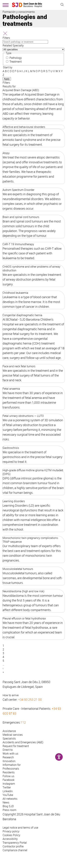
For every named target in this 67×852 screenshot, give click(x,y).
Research (8, 757)
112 (23, 722)
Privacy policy (11, 831)
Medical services (13, 735)
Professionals (11, 768)
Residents (9, 772)
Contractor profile (13, 846)
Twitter (7, 787)
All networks (10, 799)
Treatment (15, 61)
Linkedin (8, 791)
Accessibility (10, 839)
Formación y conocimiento (19, 12)
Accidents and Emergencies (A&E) (23, 742)
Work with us (10, 753)
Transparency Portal (15, 842)
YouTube (8, 795)
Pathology (15, 58)
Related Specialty (13, 45)
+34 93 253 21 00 (30, 699)
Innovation (9, 761)
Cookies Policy (11, 835)
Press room (9, 810)
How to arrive (11, 695)
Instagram (9, 783)
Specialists (9, 738)
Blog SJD (8, 806)
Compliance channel (15, 850)
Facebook (8, 780)
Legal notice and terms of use (20, 827)
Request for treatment (16, 746)
